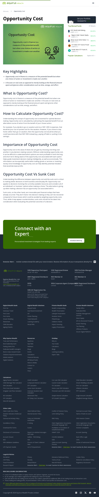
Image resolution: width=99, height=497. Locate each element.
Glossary (6, 11)
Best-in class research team (11, 352)
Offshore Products (82, 329)
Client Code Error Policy (10, 411)
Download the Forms (9, 428)
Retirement (6, 322)
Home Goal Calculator (34, 388)
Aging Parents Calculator (10, 380)
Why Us (54, 341)
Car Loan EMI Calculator (59, 380)
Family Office (80, 308)
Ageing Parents (8, 327)
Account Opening (81, 432)
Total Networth (32, 319)
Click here (66, 447)
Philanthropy (56, 319)
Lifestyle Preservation (58, 313)
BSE (4, 440)
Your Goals (55, 344)
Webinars (30, 346)
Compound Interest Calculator (36, 383)
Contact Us (30, 365)
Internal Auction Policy (34, 414)
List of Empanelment (34, 447)
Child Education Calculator (84, 380)
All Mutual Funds (32, 360)
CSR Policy (6, 460)
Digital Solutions (8, 360)
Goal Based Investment (34, 311)
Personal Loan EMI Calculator (61, 391)
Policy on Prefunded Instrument (33, 419)
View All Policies (57, 462)
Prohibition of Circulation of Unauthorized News (60, 429)
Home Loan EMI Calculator (60, 388)
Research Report (8, 465)
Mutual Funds (31, 308)
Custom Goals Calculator (59, 383)
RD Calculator (7, 395)
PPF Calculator (80, 391)
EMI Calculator (7, 385)
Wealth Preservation (58, 311)
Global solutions (8, 357)
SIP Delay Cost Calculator (35, 398)
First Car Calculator (82, 385)
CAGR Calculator (32, 380)
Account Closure (8, 437)
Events (29, 352)
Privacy (29, 457)
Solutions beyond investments (12, 354)
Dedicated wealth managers (12, 349)
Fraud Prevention (8, 462)
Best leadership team (9, 344)
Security (29, 460)
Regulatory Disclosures (83, 462)
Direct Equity (80, 318)
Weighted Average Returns (84, 398)
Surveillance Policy (9, 423)
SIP (28, 313)
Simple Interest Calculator (60, 395)
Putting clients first (9, 346)
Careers (29, 368)
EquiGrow (30, 341)
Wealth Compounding (58, 308)
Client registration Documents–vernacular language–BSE (86, 424)
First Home (6, 316)
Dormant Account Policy (83, 411)
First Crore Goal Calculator (11, 388)
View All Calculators (9, 401)
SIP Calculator (7, 398)
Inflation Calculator (82, 388)
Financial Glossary (33, 357)
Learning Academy (33, 322)
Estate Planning (32, 316)
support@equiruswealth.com (11, 284)
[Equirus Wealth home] (13, 3)
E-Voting (30, 423)
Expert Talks (55, 354)
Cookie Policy (80, 457)
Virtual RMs (31, 324)
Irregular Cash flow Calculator (12, 391)
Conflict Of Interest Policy (60, 411)
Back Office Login (81, 437)
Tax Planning (80, 326)
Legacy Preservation (58, 327)
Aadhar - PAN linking (33, 437)
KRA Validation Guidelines (11, 442)
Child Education (8, 324)
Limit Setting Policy (58, 414)
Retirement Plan (32, 395)
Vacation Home (56, 316)
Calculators (30, 354)
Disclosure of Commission (11, 432)
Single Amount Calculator (84, 395)
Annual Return (31, 462)
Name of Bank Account (83, 414)
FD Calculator (56, 385)
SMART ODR (56, 432)
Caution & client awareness (81, 447)
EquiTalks (30, 344)
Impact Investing (57, 324)
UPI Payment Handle (9, 447)
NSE (28, 440)
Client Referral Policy (33, 411)
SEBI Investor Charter (83, 418)
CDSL (78, 440)
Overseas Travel (8, 311)
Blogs (29, 349)
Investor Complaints (82, 428)
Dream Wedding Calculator (84, 383)
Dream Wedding (8, 319)
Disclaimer (6, 457)
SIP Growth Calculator (59, 398)
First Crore (6, 313)
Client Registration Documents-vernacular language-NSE (61, 424)
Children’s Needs (57, 322)
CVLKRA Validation (57, 437)
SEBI (53, 440)
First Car (5, 308)
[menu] (93, 3)
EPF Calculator (32, 385)
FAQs (29, 371)
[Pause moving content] (95, 262)
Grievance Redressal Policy (60, 457)
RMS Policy (55, 418)
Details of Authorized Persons (85, 442)
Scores (29, 428)
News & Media (32, 363)
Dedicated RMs (81, 311)
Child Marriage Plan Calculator (12, 383)
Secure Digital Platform (83, 332)
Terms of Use (56, 460)
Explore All (90, 55)
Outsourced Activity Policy (11, 418)
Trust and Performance (10, 341)
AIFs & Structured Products (84, 321)
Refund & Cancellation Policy (85, 460)
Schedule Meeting (76, 240)
